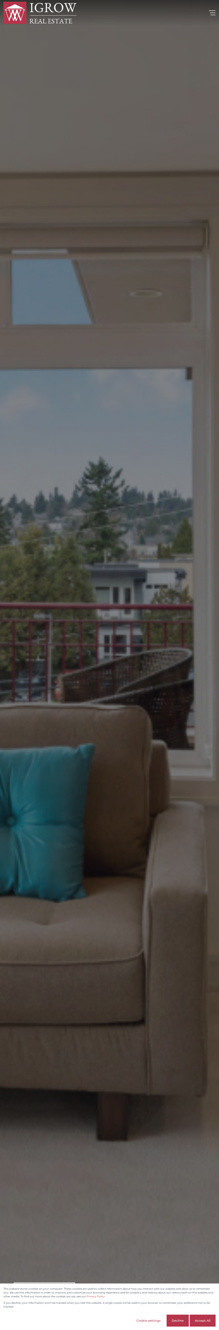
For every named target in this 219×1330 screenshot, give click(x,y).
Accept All (202, 1321)
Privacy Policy (96, 1296)
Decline (178, 1321)
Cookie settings (148, 1321)
